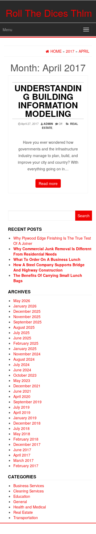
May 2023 (21, 380)
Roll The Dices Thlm (49, 12)
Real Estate (23, 512)
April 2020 (21, 396)
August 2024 (24, 359)
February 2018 (25, 439)
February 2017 (25, 465)
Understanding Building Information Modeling (48, 101)
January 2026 (25, 306)
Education (21, 496)
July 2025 (21, 332)
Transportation (25, 517)
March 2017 (23, 460)
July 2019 (21, 407)
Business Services (28, 485)
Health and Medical (29, 507)
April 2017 (21, 455)
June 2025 (22, 337)
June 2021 (22, 391)
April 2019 (21, 412)
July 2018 (21, 428)
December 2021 (27, 385)
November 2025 (27, 316)
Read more (48, 183)
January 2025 (25, 348)
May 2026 (21, 300)
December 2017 (27, 444)
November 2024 (27, 353)
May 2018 (21, 433)
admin (48, 124)
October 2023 (25, 375)
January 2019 (25, 417)
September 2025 (27, 321)
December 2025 (27, 311)
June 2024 (22, 369)
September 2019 (27, 401)
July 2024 (21, 364)
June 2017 (22, 449)
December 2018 (27, 423)
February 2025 (25, 343)
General (20, 501)
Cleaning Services (28, 491)
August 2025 (24, 327)
